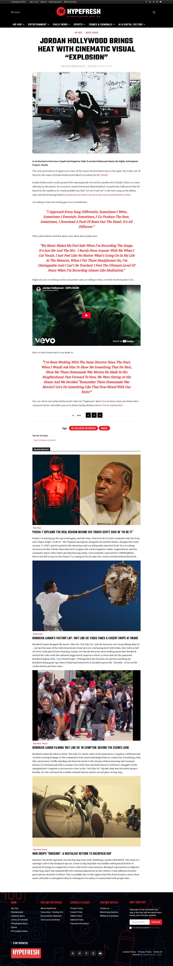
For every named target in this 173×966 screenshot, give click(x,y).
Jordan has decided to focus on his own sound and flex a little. (98, 194)
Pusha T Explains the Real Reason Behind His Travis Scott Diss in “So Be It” (82, 531)
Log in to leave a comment (45, 440)
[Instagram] (150, 2)
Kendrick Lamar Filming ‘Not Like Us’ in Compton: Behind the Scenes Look (80, 747)
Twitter (106, 405)
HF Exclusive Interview (83, 428)
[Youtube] (160, 2)
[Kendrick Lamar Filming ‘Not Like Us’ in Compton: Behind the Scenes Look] (86, 705)
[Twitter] (153, 2)
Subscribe (155, 922)
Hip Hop (78, 32)
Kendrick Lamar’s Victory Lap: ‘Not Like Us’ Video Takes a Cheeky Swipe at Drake (85, 638)
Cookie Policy (129, 952)
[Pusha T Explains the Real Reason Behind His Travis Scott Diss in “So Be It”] (86, 490)
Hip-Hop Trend (40, 743)
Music (104, 428)
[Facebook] (146, 2)
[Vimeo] (157, 2)
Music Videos (92, 32)
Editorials (38, 634)
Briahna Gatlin (78, 66)
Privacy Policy (154, 928)
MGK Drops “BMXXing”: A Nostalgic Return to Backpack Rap (71, 853)
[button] (154, 12)
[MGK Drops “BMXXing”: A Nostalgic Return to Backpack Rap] (86, 811)
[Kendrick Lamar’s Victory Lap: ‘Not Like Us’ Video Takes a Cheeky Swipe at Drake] (86, 596)
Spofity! (119, 405)
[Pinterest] (99, 415)
